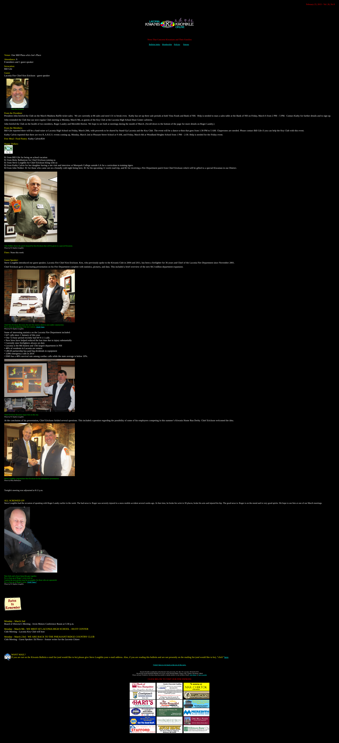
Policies (177, 44)
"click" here (40, 327)
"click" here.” (32, 582)
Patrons (186, 44)
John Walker (193, 675)
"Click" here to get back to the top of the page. (169, 665)
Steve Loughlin (202, 675)
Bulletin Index (154, 44)
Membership (167, 44)
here (226, 657)
